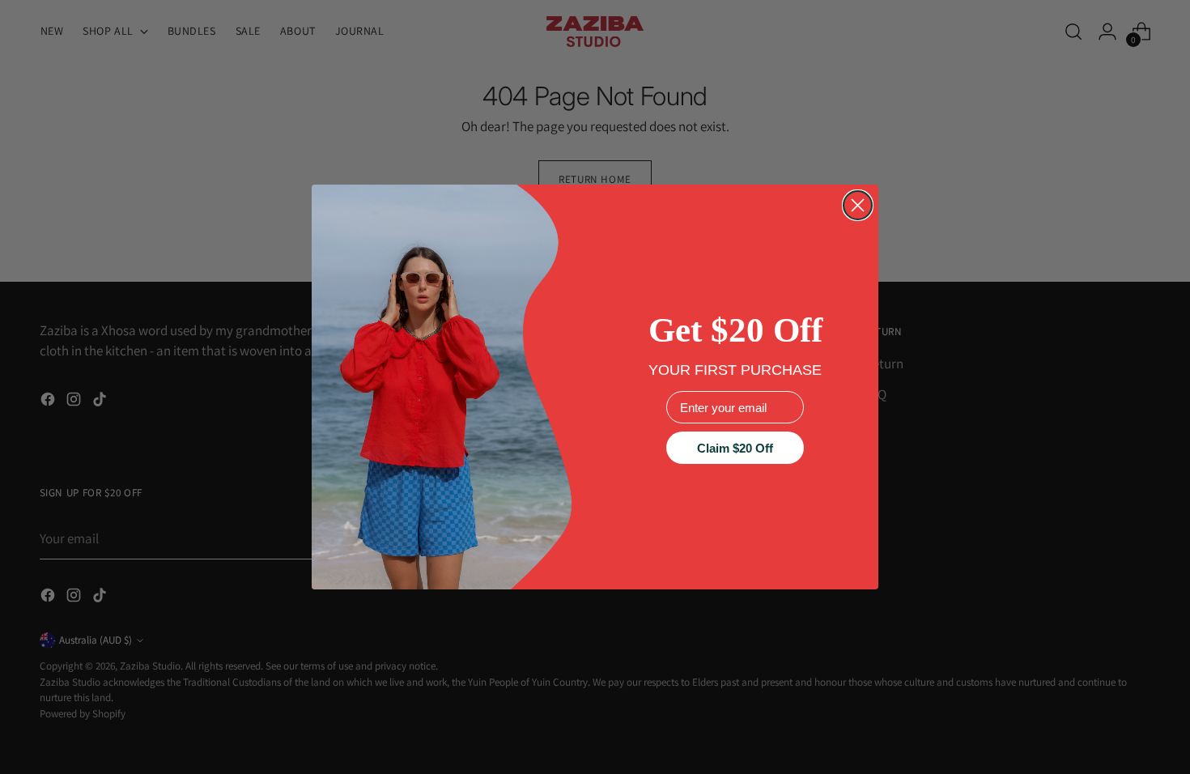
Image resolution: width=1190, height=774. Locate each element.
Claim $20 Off (735, 448)
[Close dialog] (858, 205)
